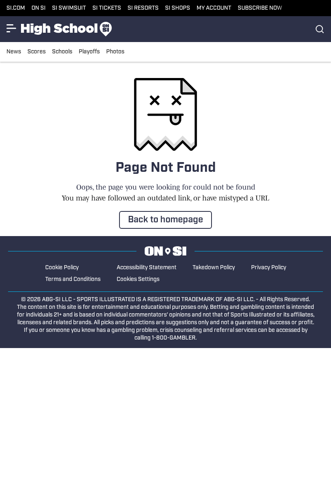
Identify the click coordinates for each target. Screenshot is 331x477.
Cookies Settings (138, 279)
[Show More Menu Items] (11, 28)
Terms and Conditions (73, 279)
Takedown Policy (214, 268)
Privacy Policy (268, 268)
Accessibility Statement (146, 268)
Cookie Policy (62, 268)
